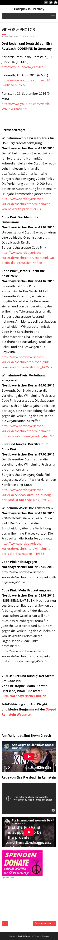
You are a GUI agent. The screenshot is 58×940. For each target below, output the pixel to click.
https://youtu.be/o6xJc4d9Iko (22, 67)
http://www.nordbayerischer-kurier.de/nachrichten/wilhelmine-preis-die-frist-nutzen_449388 (26, 548)
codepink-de (12, 36)
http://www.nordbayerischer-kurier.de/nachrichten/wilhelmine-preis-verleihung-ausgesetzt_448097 (28, 431)
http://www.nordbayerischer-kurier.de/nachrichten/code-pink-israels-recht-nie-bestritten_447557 (27, 362)
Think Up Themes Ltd (25, 936)
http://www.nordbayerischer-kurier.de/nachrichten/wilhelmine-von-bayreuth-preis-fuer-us (26, 204)
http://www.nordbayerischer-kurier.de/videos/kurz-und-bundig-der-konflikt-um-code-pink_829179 (27, 495)
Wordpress (45, 936)
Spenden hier (8, 877)
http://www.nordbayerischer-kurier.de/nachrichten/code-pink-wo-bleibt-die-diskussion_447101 (28, 258)
